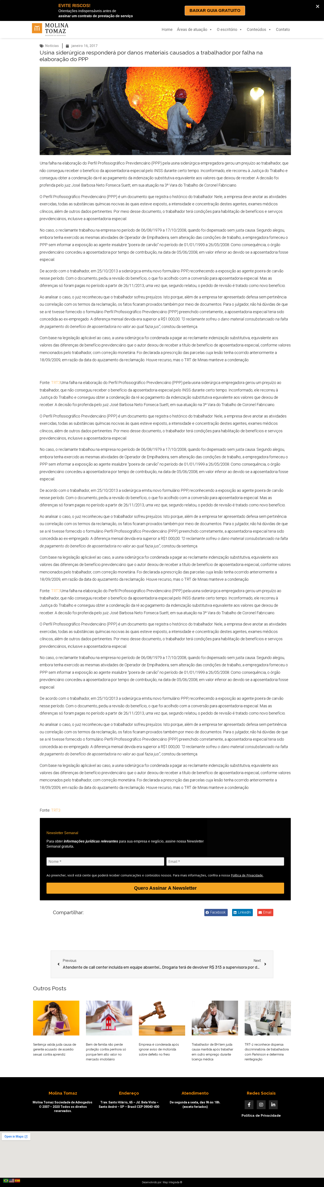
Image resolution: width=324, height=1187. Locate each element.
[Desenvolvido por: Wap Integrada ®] (162, 1182)
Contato (283, 29)
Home (167, 29)
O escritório (227, 29)
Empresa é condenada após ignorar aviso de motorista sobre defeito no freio (159, 1049)
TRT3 (55, 382)
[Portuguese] (6, 1180)
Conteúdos (256, 29)
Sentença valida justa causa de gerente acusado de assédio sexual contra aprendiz (54, 1049)
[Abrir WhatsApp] (313, 1176)
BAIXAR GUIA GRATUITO (215, 10)
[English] (12, 1180)
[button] (216, 912)
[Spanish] (17, 1180)
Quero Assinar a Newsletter (165, 888)
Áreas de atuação (192, 29)
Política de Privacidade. (247, 875)
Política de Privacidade (261, 1116)
